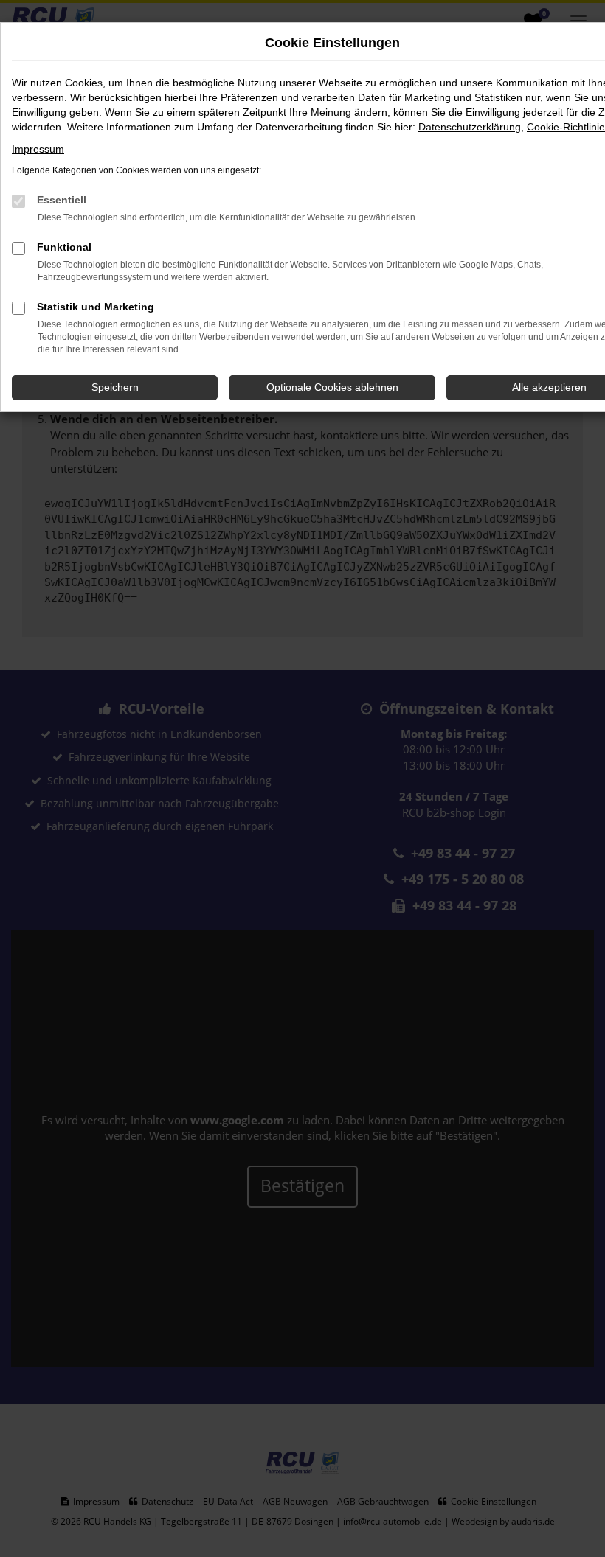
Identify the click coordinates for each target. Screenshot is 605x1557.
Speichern (115, 387)
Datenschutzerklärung (469, 127)
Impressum (38, 149)
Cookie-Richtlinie (566, 127)
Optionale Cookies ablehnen (332, 387)
